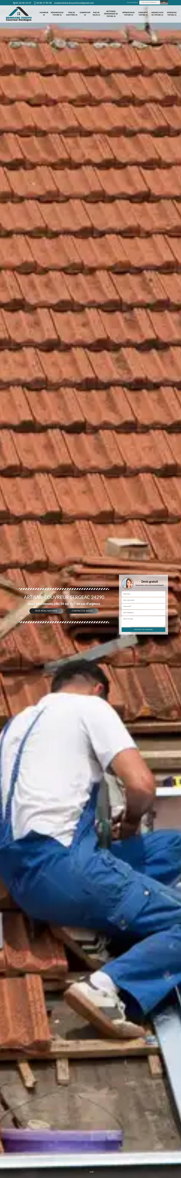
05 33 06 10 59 (23, 3)
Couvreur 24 (44, 14)
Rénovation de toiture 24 (57, 14)
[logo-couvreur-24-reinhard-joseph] (18, 14)
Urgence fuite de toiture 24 (157, 14)
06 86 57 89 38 (44, 3)
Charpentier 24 (85, 14)
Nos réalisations (46, 611)
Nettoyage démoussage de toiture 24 (111, 13)
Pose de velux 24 (96, 14)
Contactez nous (82, 611)
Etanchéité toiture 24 (143, 14)
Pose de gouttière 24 (71, 14)
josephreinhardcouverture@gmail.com (74, 3)
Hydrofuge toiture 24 (172, 14)
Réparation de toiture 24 (128, 14)
